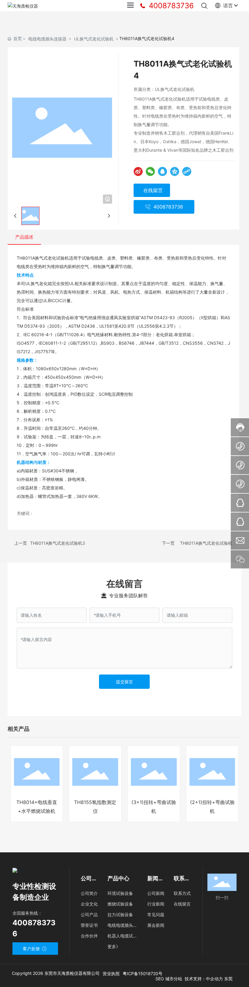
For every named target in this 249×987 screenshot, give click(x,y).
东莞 (228, 978)
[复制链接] (186, 171)
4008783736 (170, 5)
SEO (160, 978)
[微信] (150, 171)
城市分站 (173, 978)
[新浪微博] (138, 171)
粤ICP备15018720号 (142, 973)
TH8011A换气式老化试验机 (206, 543)
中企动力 (214, 978)
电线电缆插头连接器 (47, 38)
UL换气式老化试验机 (94, 38)
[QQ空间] (174, 171)
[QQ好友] (162, 171)
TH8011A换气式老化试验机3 (57, 543)
